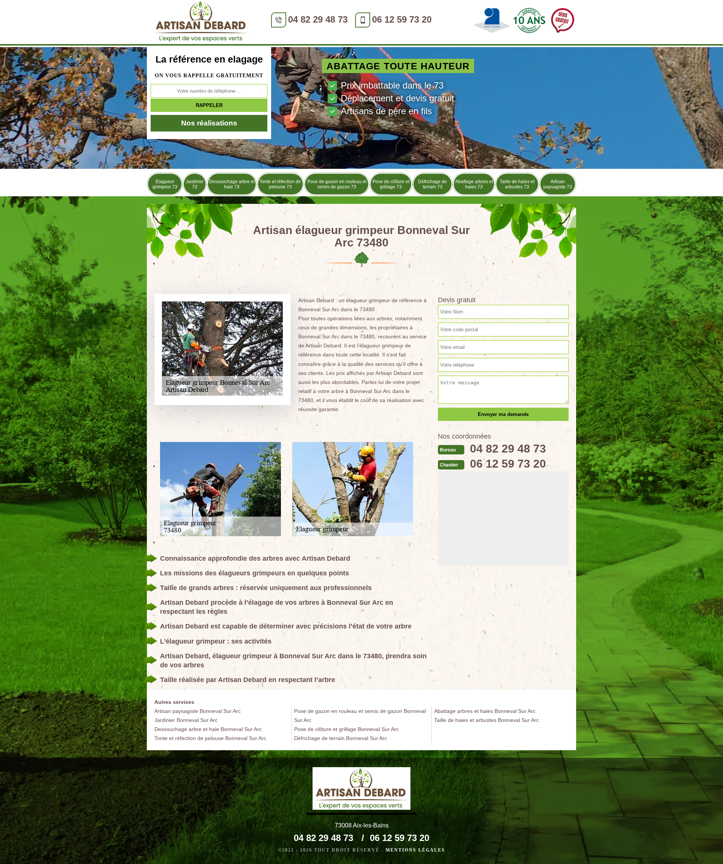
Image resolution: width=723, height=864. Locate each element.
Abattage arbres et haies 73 (474, 184)
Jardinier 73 (195, 184)
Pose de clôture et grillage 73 (390, 184)
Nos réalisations (209, 123)
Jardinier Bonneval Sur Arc (186, 720)
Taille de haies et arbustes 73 (517, 184)
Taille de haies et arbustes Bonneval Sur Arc (486, 720)
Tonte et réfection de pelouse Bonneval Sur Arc (210, 738)
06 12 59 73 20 (402, 19)
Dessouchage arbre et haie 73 (232, 184)
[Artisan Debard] (201, 23)
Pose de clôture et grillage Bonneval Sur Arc (346, 729)
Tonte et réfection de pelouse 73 (280, 184)
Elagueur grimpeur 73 (165, 184)
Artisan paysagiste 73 (557, 184)
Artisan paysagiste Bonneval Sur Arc (197, 711)
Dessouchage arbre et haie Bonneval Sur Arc (208, 729)
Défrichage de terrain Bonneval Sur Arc (340, 738)
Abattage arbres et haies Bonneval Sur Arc (484, 711)
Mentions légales (415, 850)
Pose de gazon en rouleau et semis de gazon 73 (336, 184)
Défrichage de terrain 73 (432, 184)
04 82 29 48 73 (318, 19)
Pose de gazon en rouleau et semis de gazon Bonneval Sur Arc (360, 715)
